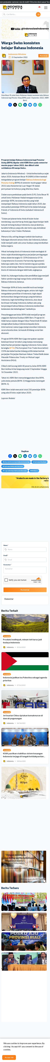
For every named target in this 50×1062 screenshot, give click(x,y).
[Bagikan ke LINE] (20, 105)
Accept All (9, 1057)
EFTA (11, 348)
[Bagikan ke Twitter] (15, 105)
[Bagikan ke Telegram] (35, 105)
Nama (5, 545)
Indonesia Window (17, 54)
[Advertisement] (25, 133)
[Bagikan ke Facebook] (10, 105)
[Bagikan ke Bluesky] (30, 105)
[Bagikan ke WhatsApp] (40, 105)
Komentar (7, 565)
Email (5, 555)
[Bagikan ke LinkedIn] (25, 105)
